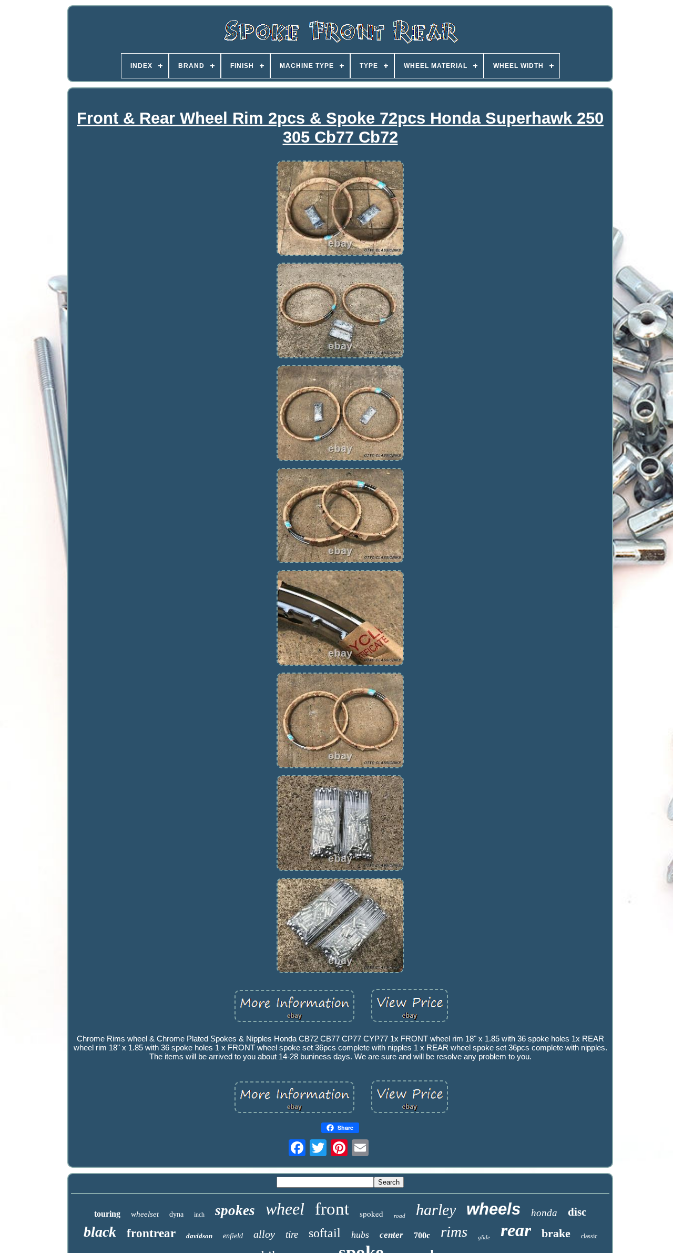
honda (544, 1212)
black (100, 1232)
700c (422, 1235)
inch (199, 1214)
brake (556, 1233)
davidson (199, 1236)
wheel (285, 1208)
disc (577, 1212)
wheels (493, 1209)
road (399, 1215)
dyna (176, 1214)
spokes (235, 1210)
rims (454, 1231)
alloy (264, 1234)
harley (436, 1209)
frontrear (151, 1233)
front (332, 1208)
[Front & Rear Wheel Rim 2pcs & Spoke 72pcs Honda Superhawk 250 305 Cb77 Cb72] (340, 209)
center (391, 1235)
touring (107, 1213)
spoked (371, 1213)
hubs (360, 1234)
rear (516, 1230)
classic (589, 1236)
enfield (233, 1236)
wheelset (145, 1214)
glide (484, 1237)
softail (325, 1233)
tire (291, 1234)
